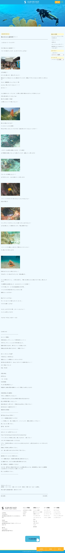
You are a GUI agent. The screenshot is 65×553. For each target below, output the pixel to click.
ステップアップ (47, 510)
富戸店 (59, 549)
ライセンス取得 (36, 510)
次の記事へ (45, 495)
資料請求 (35, 526)
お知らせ (54, 42)
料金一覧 (35, 521)
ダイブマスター (57, 510)
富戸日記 (57, 2)
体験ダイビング (36, 513)
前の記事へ (3, 495)
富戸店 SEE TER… (5, 426)
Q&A (34, 519)
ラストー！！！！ (56, 40)
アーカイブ (54, 59)
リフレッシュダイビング (58, 515)
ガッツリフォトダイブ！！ (58, 44)
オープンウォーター (48, 513)
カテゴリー (55, 52)
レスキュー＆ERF (47, 517)
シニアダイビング (57, 517)
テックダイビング (57, 513)
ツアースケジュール (37, 517)
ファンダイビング (36, 515)
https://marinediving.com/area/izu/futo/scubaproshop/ (13, 434)
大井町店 (41, 549)
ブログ (34, 524)
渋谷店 (50, 549)
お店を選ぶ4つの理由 (27, 510)
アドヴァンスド (47, 515)
